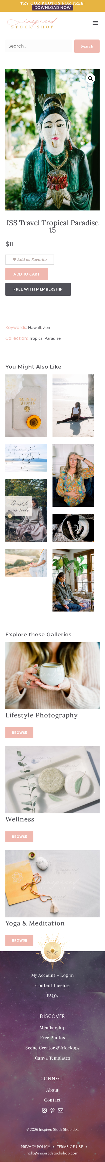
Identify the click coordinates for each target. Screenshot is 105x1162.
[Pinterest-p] (52, 1110)
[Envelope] (60, 1110)
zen (46, 327)
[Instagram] (44, 1110)
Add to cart (26, 274)
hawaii (34, 327)
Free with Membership (38, 289)
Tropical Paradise (45, 338)
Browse (19, 732)
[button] (95, 23)
